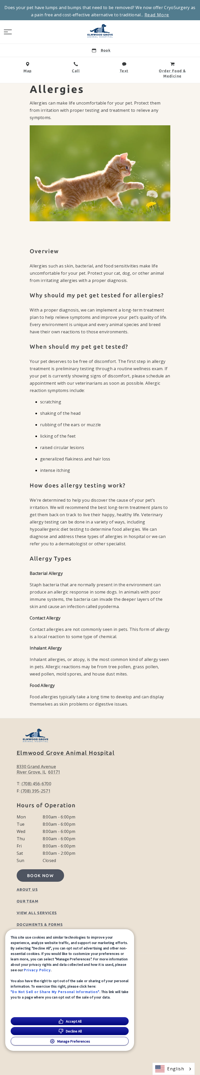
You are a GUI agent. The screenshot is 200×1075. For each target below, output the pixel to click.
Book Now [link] (40, 875)
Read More (157, 14)
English (175, 1069)
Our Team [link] (28, 901)
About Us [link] (27, 889)
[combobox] (173, 1069)
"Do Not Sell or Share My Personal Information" (55, 991)
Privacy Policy (37, 970)
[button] (8, 32)
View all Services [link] (37, 913)
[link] (100, 31)
